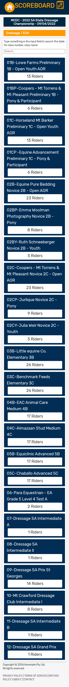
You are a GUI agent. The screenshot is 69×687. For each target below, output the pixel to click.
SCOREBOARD (35, 5)
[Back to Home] (10, 7)
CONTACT (28, 679)
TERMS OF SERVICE (35, 675)
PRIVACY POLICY (13, 675)
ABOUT (17, 679)
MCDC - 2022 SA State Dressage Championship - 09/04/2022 (34, 22)
